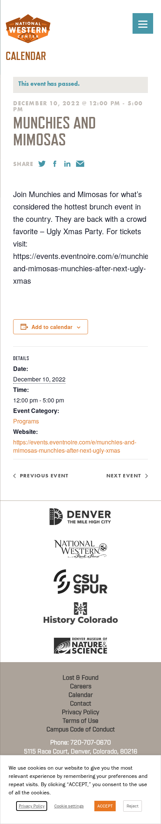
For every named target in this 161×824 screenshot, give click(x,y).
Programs (26, 421)
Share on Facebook (54, 163)
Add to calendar (51, 326)
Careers (80, 686)
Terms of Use (80, 721)
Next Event (124, 476)
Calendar (81, 695)
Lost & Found (80, 678)
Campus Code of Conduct (80, 730)
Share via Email (80, 163)
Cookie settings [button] (69, 806)
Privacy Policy (80, 712)
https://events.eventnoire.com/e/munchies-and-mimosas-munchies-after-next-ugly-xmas (74, 446)
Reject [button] (133, 806)
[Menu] (143, 23)
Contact (80, 704)
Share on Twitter (42, 163)
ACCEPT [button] (105, 806)
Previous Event (44, 476)
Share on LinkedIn (67, 163)
